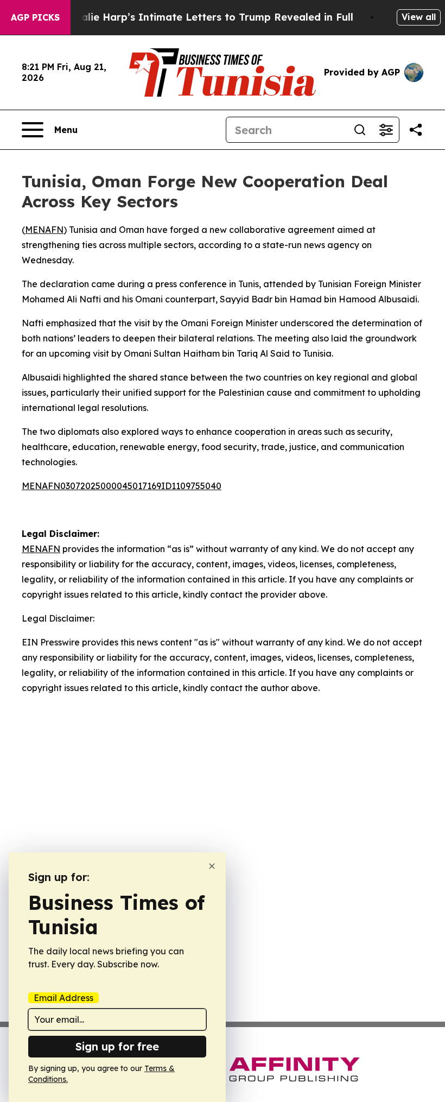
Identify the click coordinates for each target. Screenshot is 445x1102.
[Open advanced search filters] (386, 129)
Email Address (63, 997)
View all (419, 16)
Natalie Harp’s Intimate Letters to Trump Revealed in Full (207, 17)
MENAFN (44, 229)
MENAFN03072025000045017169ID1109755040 (121, 485)
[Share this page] (415, 130)
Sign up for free (117, 1046)
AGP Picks (35, 17)
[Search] (360, 129)
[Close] (212, 866)
